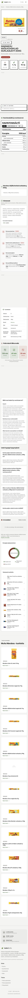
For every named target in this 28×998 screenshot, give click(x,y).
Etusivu (2, 6)
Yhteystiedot (5, 985)
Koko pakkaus (11, 126)
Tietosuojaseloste (6, 982)
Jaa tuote (7, 42)
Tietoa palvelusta (6, 980)
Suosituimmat (5, 968)
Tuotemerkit (5, 971)
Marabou (13, 322)
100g (4, 126)
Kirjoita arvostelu (22, 519)
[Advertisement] (14, 88)
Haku (3, 973)
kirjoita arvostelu (5, 537)
